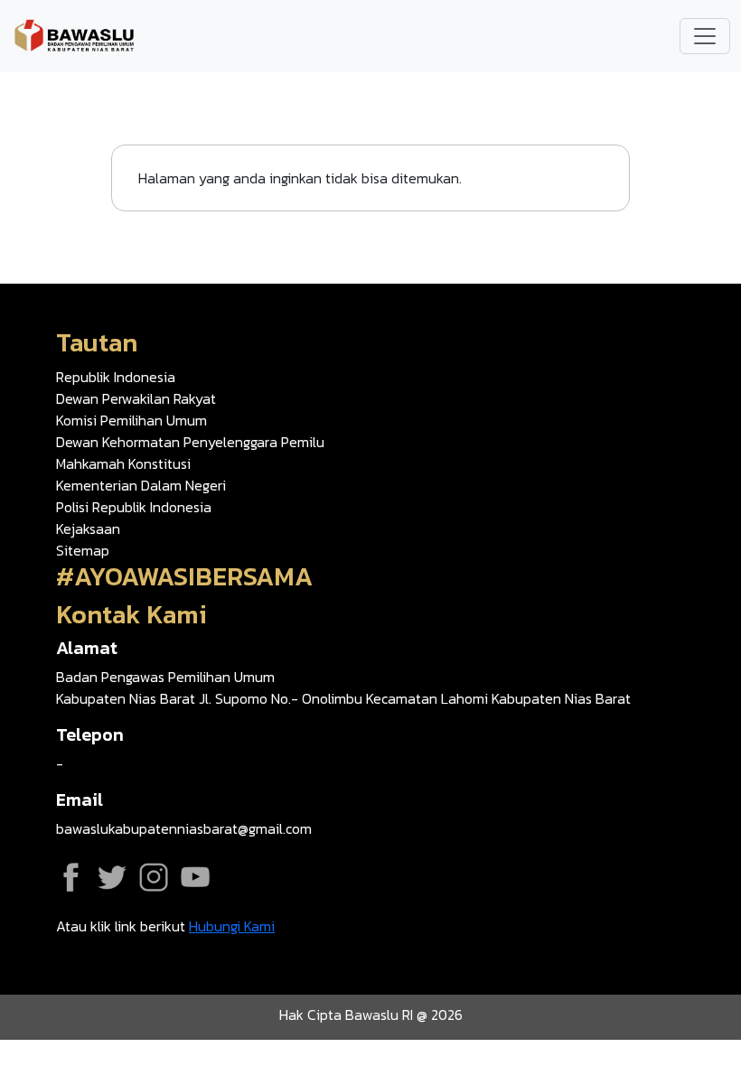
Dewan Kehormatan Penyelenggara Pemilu (190, 442)
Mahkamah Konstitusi (123, 463)
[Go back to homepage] (74, 34)
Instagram (153, 877)
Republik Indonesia (115, 377)
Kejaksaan (88, 528)
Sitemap (82, 550)
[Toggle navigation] (705, 36)
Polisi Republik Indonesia (133, 507)
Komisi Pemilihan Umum (131, 420)
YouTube (195, 877)
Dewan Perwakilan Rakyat (136, 398)
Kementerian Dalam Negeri (141, 485)
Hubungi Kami (232, 926)
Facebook (70, 877)
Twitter (112, 877)
